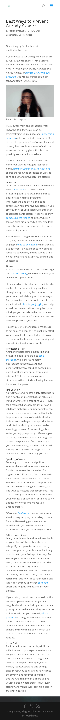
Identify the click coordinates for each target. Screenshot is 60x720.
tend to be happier (27, 244)
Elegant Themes (31, 711)
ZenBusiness (25, 513)
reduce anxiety (19, 273)
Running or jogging (33, 304)
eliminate (43, 582)
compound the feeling (18, 217)
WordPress (32, 715)
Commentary (12, 34)
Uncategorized (25, 34)
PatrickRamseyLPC (17, 30)
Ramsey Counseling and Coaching (31, 168)
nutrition (19, 189)
